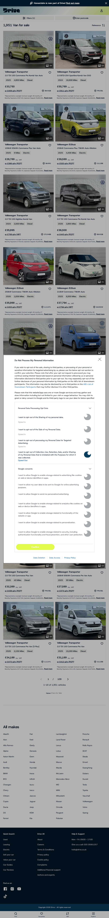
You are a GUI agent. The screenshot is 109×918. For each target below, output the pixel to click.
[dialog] (54, 459)
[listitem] (54, 408)
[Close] (100, 360)
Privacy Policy (70, 557)
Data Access (54, 557)
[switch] (87, 417)
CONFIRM (35, 547)
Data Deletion (39, 557)
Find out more (72, 3)
